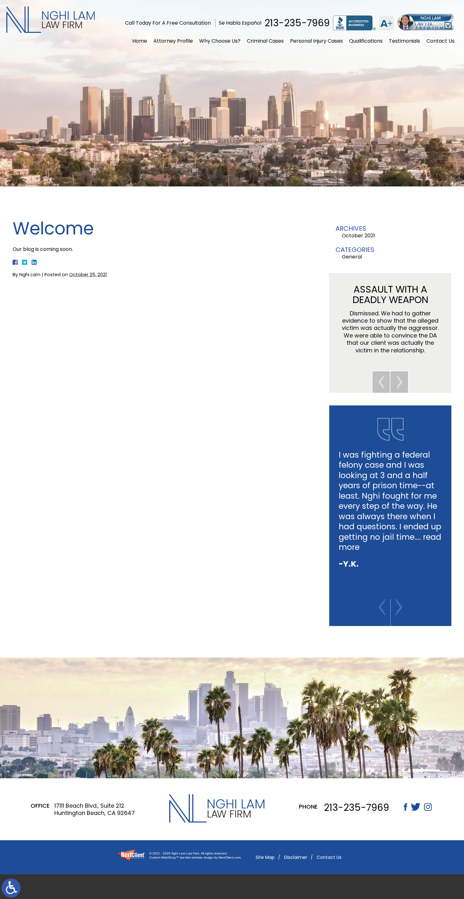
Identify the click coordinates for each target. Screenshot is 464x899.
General (352, 256)
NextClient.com (230, 857)
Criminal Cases (265, 41)
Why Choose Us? (220, 41)
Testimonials (404, 41)
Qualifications (366, 41)
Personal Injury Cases (316, 41)
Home (139, 41)
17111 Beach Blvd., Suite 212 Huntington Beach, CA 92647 (94, 809)
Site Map (265, 857)
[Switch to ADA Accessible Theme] (11, 887)
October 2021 (358, 235)
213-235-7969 (297, 23)
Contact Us (440, 41)
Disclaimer (295, 857)
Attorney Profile (173, 41)
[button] (381, 382)
